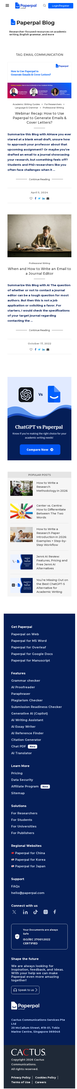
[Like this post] (31, 198)
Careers (40, 1082)
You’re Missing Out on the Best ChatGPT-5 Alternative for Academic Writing (52, 586)
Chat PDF (23, 746)
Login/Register (60, 5)
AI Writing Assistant (27, 720)
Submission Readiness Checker (36, 707)
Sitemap (18, 793)
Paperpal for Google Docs (32, 654)
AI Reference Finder (27, 733)
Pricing (17, 773)
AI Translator (21, 753)
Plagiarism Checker (27, 700)
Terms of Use (20, 1082)
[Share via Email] (48, 198)
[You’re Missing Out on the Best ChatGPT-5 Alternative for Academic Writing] (21, 585)
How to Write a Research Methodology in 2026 (52, 486)
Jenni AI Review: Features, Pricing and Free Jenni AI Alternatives (51, 562)
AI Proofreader (23, 687)
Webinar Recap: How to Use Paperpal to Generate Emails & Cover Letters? (39, 118)
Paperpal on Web (25, 634)
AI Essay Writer (23, 726)
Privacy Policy (20, 1077)
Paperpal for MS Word (29, 641)
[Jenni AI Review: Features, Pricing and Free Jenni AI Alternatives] (21, 561)
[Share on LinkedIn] (43, 198)
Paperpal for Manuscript (30, 660)
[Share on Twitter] (39, 198)
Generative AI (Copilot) (29, 713)
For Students (21, 820)
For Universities (23, 826)
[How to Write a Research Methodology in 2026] (21, 488)
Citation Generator (26, 740)
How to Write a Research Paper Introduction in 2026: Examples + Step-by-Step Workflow (51, 537)
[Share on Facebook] (35, 198)
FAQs (15, 886)
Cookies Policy (45, 1077)
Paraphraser (20, 694)
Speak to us (26, 990)
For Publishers (22, 833)
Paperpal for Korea (29, 859)
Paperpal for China (29, 853)
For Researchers (24, 813)
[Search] (44, 6)
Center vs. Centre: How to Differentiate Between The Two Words (51, 511)
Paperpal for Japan (29, 866)
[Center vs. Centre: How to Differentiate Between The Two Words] (21, 511)
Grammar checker (25, 680)
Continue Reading (39, 179)
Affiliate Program (29, 786)
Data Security (22, 780)
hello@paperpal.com (27, 893)
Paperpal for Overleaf (28, 647)
